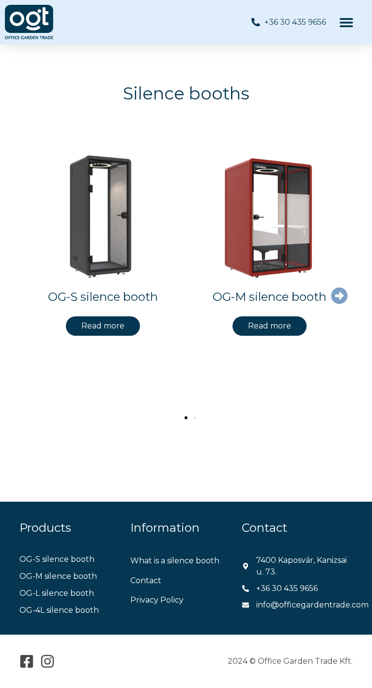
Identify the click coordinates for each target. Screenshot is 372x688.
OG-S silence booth (103, 297)
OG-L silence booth (56, 593)
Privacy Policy (157, 600)
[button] (346, 22)
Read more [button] (102, 325)
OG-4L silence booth (59, 610)
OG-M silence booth (269, 297)
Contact (145, 580)
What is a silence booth (174, 560)
